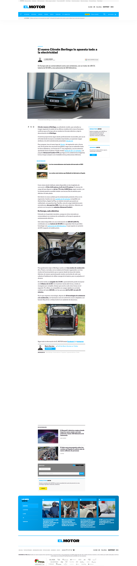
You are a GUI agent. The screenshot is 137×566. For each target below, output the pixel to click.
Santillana (65, 560)
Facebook (70, 341)
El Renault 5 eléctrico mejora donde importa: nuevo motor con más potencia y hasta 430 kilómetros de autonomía (72, 432)
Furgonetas (63, 352)
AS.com (84, 560)
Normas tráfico (28, 0)
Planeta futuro (87, 562)
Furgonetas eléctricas (71, 352)
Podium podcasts (65, 564)
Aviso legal (21, 550)
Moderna (58, 564)
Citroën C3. (69, 141)
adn (88, 560)
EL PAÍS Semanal (82, 562)
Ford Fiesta (68, 0)
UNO (62, 562)
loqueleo (84, 564)
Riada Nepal (99, 0)
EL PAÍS (24, 513)
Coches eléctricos (57, 352)
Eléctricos (33, 14)
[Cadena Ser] (112, 7)
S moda (77, 564)
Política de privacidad (28, 550)
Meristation (90, 564)
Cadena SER (79, 560)
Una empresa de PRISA (39, 561)
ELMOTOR (25, 505)
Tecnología (58, 14)
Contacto (58, 550)
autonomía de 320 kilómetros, (57, 226)
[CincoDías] (99, 7)
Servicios (87, 14)
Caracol (93, 560)
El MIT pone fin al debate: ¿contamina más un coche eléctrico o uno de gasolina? (106, 522)
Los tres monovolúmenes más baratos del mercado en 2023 (66, 164)
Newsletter (67, 14)
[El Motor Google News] (73, 550)
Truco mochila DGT (61, 0)
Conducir (40, 14)
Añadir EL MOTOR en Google (92, 59)
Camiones (34, 0)
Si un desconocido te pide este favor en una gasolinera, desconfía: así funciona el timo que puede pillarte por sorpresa (50, 523)
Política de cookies (46, 550)
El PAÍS (52, 560)
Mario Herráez (49, 59)
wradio (66, 562)
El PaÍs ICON (71, 564)
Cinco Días (71, 562)
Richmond (51, 564)
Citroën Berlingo (49, 352)
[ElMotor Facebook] (66, 550)
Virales (51, 14)
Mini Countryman (41, 0)
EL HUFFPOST (25, 509)
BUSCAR (93, 154)
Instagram (80, 341)
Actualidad (26, 14)
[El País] (90, 7)
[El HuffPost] (106, 7)
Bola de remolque (84, 0)
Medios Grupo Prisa (39, 564)
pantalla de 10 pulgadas (62, 199)
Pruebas (46, 14)
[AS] (94, 7)
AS (23, 517)
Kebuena (93, 562)
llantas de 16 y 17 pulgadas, (73, 150)
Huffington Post (54, 562)
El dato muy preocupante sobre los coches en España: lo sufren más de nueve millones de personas (72, 449)
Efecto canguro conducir (51, 0)
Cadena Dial (77, 562)
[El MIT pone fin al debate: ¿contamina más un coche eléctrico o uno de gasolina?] (106, 517)
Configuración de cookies (37, 550)
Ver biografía (49, 348)
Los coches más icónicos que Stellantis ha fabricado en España (67, 173)
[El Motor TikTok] (71, 550)
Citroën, (62, 144)
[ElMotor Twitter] (68, 550)
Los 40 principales (59, 560)
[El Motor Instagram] (69, 550)
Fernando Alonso (92, 0)
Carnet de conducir (76, 0)
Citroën (77, 352)
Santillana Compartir (73, 560)
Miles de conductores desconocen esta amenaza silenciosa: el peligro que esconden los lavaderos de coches (69, 522)
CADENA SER (25, 521)
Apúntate (43, 488)
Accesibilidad (53, 550)
